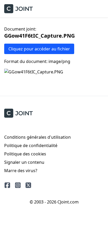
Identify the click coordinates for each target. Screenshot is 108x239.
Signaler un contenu (24, 162)
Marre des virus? (20, 170)
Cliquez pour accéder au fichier (39, 49)
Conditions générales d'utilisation (37, 137)
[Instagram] (18, 185)
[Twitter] (28, 185)
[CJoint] (18, 113)
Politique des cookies (25, 154)
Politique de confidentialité (30, 145)
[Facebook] (7, 185)
